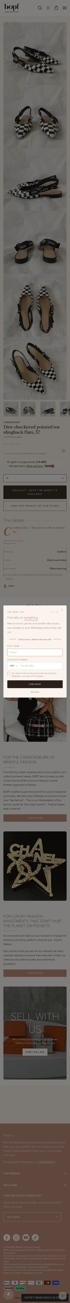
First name (13, 646)
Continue (35, 684)
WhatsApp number (17, 660)
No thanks (35, 691)
